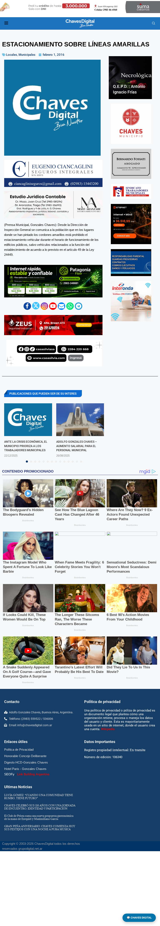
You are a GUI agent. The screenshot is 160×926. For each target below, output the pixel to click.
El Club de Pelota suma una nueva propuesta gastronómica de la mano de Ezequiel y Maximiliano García (38, 817)
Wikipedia (108, 729)
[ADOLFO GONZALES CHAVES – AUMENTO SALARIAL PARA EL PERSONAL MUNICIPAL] (80, 419)
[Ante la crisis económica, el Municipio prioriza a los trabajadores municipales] (28, 419)
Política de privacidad (102, 701)
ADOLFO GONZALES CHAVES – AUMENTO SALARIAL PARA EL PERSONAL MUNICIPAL (76, 446)
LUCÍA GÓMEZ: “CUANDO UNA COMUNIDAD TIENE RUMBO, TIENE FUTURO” (38, 796)
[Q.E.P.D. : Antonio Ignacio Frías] (130, 77)
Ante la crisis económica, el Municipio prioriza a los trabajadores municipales (25, 446)
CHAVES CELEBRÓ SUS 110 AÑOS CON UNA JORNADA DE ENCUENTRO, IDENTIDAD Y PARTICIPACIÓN (39, 807)
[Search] (153, 23)
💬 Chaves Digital (139, 917)
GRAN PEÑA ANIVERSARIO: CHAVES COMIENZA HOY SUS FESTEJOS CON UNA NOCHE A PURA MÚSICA (39, 827)
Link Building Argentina (33, 774)
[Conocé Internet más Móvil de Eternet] (131, 224)
